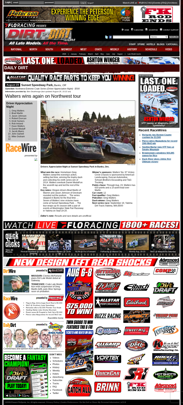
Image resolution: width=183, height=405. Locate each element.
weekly (115, 49)
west (83, 49)
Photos (56, 364)
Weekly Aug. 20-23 (137, 251)
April (96, 54)
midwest (66, 49)
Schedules (58, 361)
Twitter (56, 393)
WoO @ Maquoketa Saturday (163, 251)
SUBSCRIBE (138, 30)
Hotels (151, 44)
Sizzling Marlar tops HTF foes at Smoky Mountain (158, 148)
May (102, 54)
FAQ (164, 3)
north (34, 49)
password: (49, 2)
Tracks (56, 383)
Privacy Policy (52, 402)
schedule (152, 49)
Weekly (56, 370)
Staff (132, 44)
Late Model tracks (134, 54)
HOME (126, 30)
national (14, 49)
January (74, 54)
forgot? (91, 3)
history (133, 49)
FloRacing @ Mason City (111, 251)
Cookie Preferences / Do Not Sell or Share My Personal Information (90, 402)
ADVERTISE (153, 30)
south (49, 49)
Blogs (160, 44)
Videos (56, 358)
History (56, 367)
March (90, 54)
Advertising (58, 377)
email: (16, 2)
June (108, 54)
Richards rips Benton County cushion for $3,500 (157, 136)
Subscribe (57, 380)
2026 (64, 54)
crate (99, 49)
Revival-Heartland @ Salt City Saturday (33, 252)
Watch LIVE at (130, 3)
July (113, 54)
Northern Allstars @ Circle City (59, 252)
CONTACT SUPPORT (171, 30)
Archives (172, 3)
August (120, 54)
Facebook (57, 390)
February (82, 54)
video (170, 49)
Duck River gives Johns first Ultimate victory (156, 160)
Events (156, 3)
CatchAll (172, 44)
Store (141, 44)
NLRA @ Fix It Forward (85, 251)
